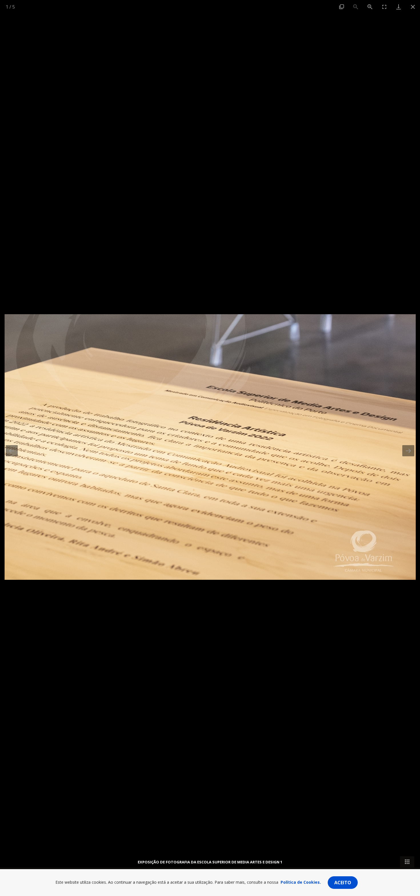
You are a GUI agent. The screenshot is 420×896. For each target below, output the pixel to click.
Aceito (342, 882)
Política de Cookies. (301, 882)
